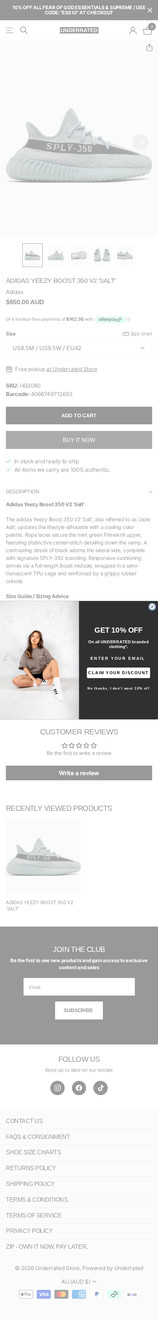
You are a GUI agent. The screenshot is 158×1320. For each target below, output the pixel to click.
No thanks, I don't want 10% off (118, 688)
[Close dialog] (152, 606)
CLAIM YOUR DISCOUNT (118, 672)
